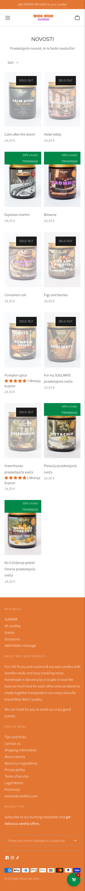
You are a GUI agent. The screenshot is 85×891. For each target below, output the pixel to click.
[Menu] (8, 18)
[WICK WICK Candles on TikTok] (17, 858)
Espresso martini (17, 214)
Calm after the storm (20, 134)
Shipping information (21, 750)
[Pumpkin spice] (23, 339)
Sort (10, 62)
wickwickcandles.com (21, 796)
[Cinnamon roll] (23, 259)
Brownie (50, 214)
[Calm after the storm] (23, 98)
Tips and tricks (15, 737)
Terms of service (17, 776)
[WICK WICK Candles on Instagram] (12, 858)
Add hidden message (20, 645)
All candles (13, 625)
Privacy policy (15, 769)
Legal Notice (14, 782)
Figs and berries (56, 295)
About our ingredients (21, 763)
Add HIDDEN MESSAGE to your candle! (42, 4)
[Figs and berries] (62, 259)
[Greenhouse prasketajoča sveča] (23, 430)
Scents (10, 632)
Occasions (12, 639)
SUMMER (11, 619)
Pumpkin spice (16, 375)
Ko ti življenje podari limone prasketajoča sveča (20, 569)
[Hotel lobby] (62, 98)
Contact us (13, 743)
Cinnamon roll (15, 295)
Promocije (12, 789)
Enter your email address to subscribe (33, 835)
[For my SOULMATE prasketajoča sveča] (62, 339)
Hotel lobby (52, 134)
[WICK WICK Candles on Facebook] (7, 858)
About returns (15, 756)
